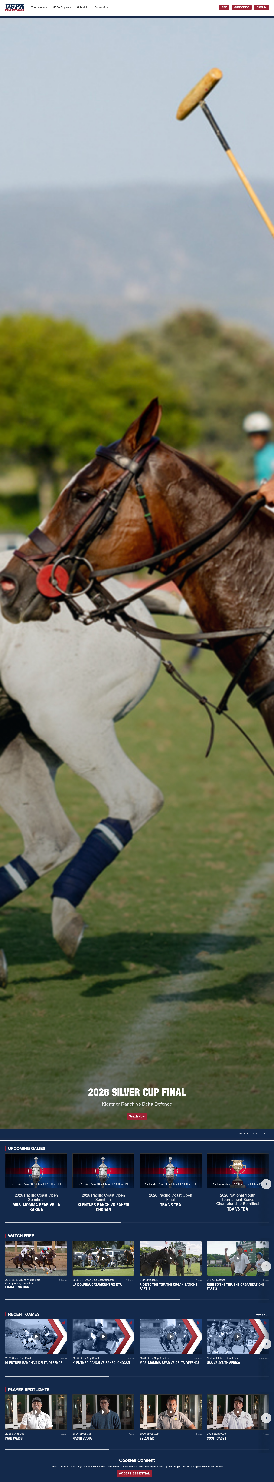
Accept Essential (134, 1473)
